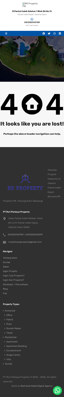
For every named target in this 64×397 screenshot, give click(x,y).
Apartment (12, 341)
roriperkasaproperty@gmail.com (25, 242)
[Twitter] (49, 33)
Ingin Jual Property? (13, 275)
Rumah (8, 363)
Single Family (13, 355)
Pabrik (9, 319)
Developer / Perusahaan (15, 284)
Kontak (6, 262)
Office (9, 315)
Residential (11, 337)
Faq (5, 293)
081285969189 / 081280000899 (25, 234)
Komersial (10, 310)
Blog (5, 289)
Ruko (9, 324)
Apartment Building (16, 346)
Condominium (13, 350)
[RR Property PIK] (32, 5)
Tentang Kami (10, 258)
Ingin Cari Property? (13, 280)
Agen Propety (10, 271)
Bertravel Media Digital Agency (37, 386)
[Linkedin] (60, 33)
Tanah (9, 332)
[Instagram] (54, 33)
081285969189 (32, 22)
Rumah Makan (13, 328)
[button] (6, 33)
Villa (8, 359)
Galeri (6, 266)
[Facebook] (44, 33)
